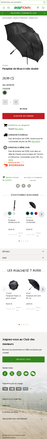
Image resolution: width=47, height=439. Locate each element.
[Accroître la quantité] (16, 102)
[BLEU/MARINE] (32, 213)
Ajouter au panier (23, 116)
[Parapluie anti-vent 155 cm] (33, 285)
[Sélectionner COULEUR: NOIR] (4, 92)
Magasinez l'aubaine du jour (24, 13)
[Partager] (18, 186)
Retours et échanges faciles (33, 179)
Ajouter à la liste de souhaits (10, 179)
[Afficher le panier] (43, 7)
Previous (2, 13)
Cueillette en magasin (18, 125)
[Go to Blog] (40, 373)
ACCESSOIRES (7, 18)
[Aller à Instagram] (19, 373)
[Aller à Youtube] (26, 373)
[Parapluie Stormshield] (32, 205)
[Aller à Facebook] (4, 373)
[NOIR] (10, 213)
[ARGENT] (14, 213)
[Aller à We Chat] (33, 373)
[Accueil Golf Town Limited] (22, 7)
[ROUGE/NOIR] (36, 213)
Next (45, 13)
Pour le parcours (21, 18)
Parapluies (33, 18)
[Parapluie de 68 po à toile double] (23, 43)
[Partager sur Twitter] (29, 186)
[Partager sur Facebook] (23, 186)
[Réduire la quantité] (5, 102)
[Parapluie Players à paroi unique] (13, 285)
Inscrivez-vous (23, 359)
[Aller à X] (11, 373)
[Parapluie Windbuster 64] (14, 205)
